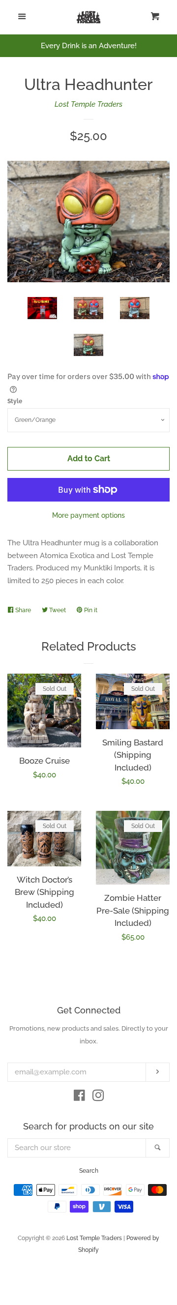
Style (14, 401)
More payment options (88, 515)
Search (88, 1170)
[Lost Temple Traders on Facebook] (79, 1097)
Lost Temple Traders (88, 104)
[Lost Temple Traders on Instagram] (98, 1097)
